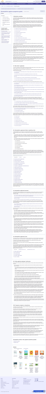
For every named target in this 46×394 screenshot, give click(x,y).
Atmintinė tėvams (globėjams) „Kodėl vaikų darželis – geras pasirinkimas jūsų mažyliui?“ (5, 42)
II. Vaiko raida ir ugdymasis (6, 18)
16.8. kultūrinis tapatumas (18, 125)
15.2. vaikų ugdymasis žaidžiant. (19, 110)
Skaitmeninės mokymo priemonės (21, 3)
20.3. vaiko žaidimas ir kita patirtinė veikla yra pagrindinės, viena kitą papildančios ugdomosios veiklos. (28, 199)
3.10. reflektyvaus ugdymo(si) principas (20, 40)
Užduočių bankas (3, 384)
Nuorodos (13, 385)
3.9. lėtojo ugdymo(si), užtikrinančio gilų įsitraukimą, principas (23, 39)
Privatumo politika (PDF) (15, 383)
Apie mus (13, 386)
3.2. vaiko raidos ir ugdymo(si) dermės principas (21, 29)
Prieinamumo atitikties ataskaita (40, 381)
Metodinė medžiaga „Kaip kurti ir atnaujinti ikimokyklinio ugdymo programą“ (5, 34)
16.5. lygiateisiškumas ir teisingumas (19, 121)
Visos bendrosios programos (9, 6)
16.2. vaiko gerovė (17, 117)
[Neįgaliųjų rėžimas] (34, 1)
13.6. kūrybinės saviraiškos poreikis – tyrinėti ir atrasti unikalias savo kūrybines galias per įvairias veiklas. (28, 93)
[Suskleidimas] (10, 15)
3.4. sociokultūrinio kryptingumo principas (20, 32)
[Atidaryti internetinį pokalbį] (44, 391)
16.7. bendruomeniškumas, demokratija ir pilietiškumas (22, 124)
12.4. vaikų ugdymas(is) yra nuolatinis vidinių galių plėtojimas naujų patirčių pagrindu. (26, 77)
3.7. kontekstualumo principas (18, 36)
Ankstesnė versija (26, 382)
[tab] (15, 157)
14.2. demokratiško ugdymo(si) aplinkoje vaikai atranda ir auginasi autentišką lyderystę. (26, 102)
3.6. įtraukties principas (18, 35)
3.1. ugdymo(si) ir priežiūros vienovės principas (21, 28)
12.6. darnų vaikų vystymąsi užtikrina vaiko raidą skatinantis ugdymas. (24, 80)
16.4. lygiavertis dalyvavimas (18, 120)
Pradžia (2, 3)
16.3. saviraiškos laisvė (17, 118)
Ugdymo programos (11, 3)
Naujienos (6, 3)
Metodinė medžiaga (30, 3)
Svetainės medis (14, 384)
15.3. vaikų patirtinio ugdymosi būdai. (19, 111)
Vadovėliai (37, 3)
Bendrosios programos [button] (8, 1)
